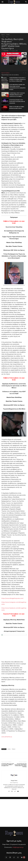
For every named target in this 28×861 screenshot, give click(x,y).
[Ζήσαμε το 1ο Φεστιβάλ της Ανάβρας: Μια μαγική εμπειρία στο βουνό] (5, 108)
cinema (8, 749)
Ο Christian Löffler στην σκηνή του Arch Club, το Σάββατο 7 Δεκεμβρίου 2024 (7, 764)
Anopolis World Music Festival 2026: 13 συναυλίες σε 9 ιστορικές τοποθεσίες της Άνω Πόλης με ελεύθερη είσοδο (17, 79)
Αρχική (3, 34)
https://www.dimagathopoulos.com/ (12, 598)
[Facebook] (9, 791)
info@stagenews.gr (18, 847)
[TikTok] (15, 791)
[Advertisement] (14, 18)
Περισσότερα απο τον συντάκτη (10, 74)
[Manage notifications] (24, 857)
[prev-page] (23, 73)
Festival (13, 749)
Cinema (8, 34)
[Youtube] (18, 791)
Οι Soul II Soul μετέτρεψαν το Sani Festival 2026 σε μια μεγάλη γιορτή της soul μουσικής (17, 101)
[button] (2, 2)
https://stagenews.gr (14, 782)
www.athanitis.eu (6, 736)
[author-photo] (14, 778)
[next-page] (26, 73)
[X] (17, 857)
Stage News (6, 50)
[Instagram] (12, 791)
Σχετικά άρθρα (5, 72)
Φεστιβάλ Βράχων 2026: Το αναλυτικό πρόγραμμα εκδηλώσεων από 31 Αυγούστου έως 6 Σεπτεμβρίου (17, 95)
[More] (21, 67)
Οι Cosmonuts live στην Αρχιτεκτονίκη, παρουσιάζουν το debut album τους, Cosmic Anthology (21, 765)
